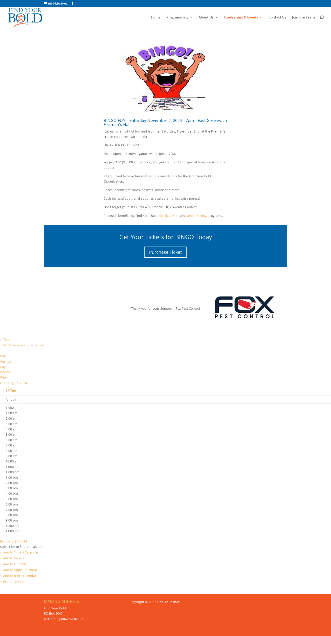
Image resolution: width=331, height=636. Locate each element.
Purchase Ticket (165, 252)
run (41, 345)
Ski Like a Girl (168, 215)
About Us (206, 17)
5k (5, 345)
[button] (22, 546)
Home (156, 17)
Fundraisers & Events (241, 17)
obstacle (14, 345)
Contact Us (277, 17)
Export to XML (13, 581)
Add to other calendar (19, 576)
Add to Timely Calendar (21, 552)
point (25, 345)
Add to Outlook (14, 564)
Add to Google (13, 558)
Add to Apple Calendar (20, 570)
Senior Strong (196, 215)
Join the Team (303, 17)
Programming (177, 17)
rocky (34, 345)
